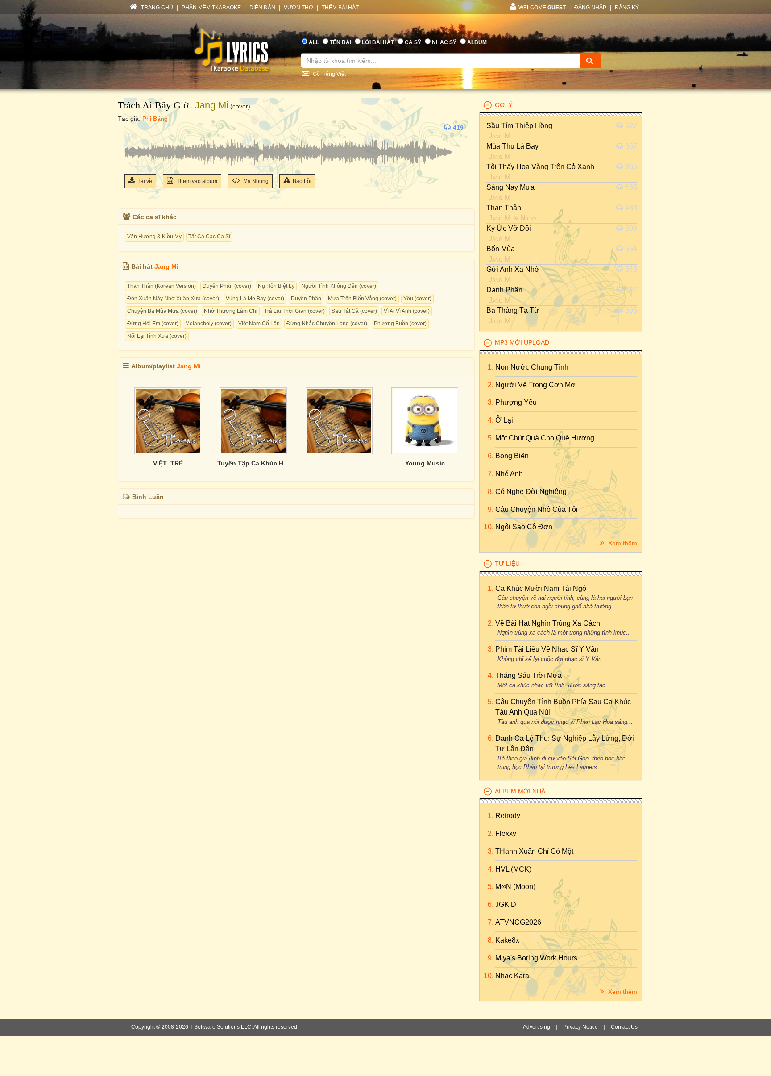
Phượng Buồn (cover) (400, 323)
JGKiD (505, 904)
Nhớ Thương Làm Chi (230, 311)
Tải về (144, 181)
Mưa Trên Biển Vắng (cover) (362, 298)
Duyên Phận (306, 298)
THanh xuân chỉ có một (534, 851)
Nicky (528, 218)
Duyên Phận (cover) (227, 286)
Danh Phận (504, 290)
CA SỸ (413, 42)
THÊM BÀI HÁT (340, 7)
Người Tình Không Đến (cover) (338, 286)
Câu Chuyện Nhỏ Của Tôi (536, 509)
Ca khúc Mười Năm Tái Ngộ (540, 588)
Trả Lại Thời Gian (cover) (294, 311)
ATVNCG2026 (518, 922)
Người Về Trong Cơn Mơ (535, 385)
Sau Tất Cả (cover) (354, 311)
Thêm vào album (196, 181)
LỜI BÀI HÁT (378, 42)
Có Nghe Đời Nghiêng (531, 491)
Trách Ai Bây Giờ (153, 105)
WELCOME (542, 7)
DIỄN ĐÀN (262, 7)
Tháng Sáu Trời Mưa (528, 675)
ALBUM (477, 42)
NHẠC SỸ (444, 42)
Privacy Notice (580, 1027)
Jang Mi (211, 105)
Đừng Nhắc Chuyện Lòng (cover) (326, 323)
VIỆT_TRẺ (168, 463)
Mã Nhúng (255, 181)
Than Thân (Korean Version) (161, 286)
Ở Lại (504, 420)
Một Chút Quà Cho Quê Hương (544, 438)
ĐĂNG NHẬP (590, 7)
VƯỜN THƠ (298, 7)
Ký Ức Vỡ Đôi (508, 228)
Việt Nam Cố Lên (259, 323)
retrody (507, 815)
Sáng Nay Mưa (510, 187)
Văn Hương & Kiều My (154, 236)
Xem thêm (621, 543)
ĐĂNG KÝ (627, 7)
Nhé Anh (509, 474)
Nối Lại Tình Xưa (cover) (157, 336)
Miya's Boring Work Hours (536, 958)
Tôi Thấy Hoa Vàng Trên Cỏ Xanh (540, 166)
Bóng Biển (512, 456)
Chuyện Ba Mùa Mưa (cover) (162, 311)
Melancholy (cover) (208, 323)
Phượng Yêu (516, 402)
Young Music (425, 463)
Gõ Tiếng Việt (328, 74)
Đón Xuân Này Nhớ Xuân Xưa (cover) (173, 298)
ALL (314, 42)
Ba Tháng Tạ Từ (512, 310)
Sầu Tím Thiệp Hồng (519, 125)
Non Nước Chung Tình (531, 367)
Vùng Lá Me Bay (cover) (255, 298)
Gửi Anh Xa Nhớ (512, 269)
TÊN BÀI (340, 42)
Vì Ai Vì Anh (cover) (407, 311)
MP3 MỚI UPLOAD (522, 342)
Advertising (536, 1027)
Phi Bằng (155, 118)
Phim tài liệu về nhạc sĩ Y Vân (547, 649)
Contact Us (624, 1027)
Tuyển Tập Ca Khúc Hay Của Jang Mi (253, 463)
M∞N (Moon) (515, 886)
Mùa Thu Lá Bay (512, 146)
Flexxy (505, 833)
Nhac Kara (512, 976)
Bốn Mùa (500, 249)
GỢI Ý (504, 104)
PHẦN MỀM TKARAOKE (211, 7)
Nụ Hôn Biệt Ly (276, 286)
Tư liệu (507, 563)
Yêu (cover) (417, 298)
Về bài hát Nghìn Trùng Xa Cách (547, 623)
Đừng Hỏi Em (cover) (152, 323)
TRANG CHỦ (156, 7)
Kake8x (507, 940)
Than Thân (503, 208)
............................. (339, 463)
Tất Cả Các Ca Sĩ (209, 236)
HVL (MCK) (513, 869)
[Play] (133, 128)
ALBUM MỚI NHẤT (522, 791)
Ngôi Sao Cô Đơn (523, 527)
